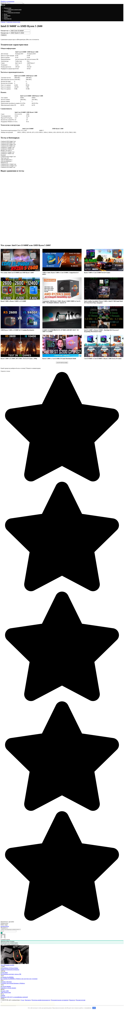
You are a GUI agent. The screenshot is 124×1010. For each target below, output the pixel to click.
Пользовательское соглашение (59, 1000)
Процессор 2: (5, 33)
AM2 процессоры (6, 992)
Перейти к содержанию (7, 1)
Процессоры (7, 8)
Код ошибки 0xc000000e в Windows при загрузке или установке (19, 978)
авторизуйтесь (5, 926)
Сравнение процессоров (14, 9)
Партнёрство (7, 18)
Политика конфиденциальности (41, 1000)
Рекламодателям (80, 1000)
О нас (22, 1000)
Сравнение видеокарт (13, 12)
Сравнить (3, 35)
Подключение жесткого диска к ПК (11, 974)
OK (94, 1008)
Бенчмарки (7, 15)
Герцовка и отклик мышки (8, 988)
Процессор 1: (5, 31)
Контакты (28, 1000)
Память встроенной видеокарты (10, 969)
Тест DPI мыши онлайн (7, 965)
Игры (5, 14)
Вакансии (72, 1000)
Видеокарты (7, 11)
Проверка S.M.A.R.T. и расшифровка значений (14, 997)
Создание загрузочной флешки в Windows (13, 983)
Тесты (6, 17)
